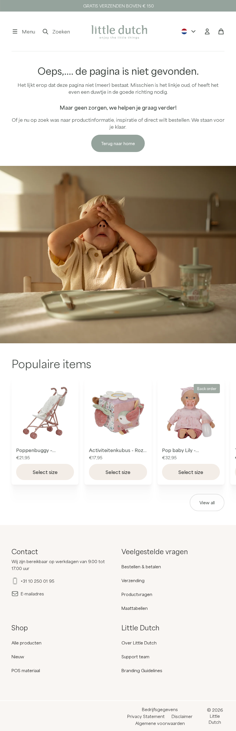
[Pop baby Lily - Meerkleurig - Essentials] (191, 413)
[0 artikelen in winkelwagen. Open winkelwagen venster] (221, 31)
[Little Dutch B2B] (118, 31)
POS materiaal (26, 670)
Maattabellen (134, 608)
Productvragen (136, 594)
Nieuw (18, 656)
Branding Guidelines (141, 670)
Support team (135, 656)
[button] (23, 31)
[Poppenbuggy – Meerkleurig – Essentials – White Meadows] (45, 413)
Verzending (132, 580)
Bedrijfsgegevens (160, 709)
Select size (45, 472)
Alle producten (26, 642)
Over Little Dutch (139, 642)
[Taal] (189, 31)
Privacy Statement (146, 716)
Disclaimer (182, 716)
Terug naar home (118, 143)
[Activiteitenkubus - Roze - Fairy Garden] (118, 413)
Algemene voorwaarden (160, 723)
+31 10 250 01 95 (37, 581)
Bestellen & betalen (141, 566)
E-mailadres (32, 593)
